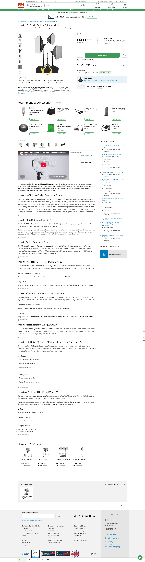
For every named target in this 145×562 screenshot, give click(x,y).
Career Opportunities (54, 542)
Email (24, 516)
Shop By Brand (26, 542)
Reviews (40, 560)
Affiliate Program (52, 538)
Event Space (77, 535)
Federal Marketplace (79, 528)
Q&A (49, 560)
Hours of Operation (53, 533)
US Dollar (116, 515)
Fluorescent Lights (34, 21)
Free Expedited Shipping (112, 547)
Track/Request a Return (28, 531)
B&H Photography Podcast (81, 540)
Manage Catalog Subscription (30, 533)
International (25, 538)
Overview (22, 560)
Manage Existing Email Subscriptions (32, 520)
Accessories (59, 560)
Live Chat (121, 1)
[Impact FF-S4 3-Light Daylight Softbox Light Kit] (48, 54)
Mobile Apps (96, 554)
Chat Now (92, 17)
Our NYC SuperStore (53, 531)
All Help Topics (26, 545)
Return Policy (25, 528)
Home (19, 21)
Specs (31, 560)
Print (73, 28)
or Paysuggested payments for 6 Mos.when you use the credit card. (115, 41)
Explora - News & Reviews (81, 538)
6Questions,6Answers (54, 28)
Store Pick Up (109, 542)
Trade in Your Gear (113, 538)
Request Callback (112, 534)
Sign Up (59, 516)
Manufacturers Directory (55, 540)
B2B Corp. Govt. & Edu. (80, 533)
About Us (111, 1)
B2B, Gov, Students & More (32, 1)
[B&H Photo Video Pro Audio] (22, 5)
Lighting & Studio (25, 21)
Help (116, 1)
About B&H (51, 528)
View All (58, 102)
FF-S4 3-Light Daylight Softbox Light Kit (49, 21)
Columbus (71, 12)
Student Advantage (79, 531)
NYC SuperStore (103, 1)
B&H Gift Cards (109, 544)
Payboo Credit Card (53, 535)
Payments (24, 535)
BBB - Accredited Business (26, 554)
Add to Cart (102, 55)
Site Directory (25, 540)
